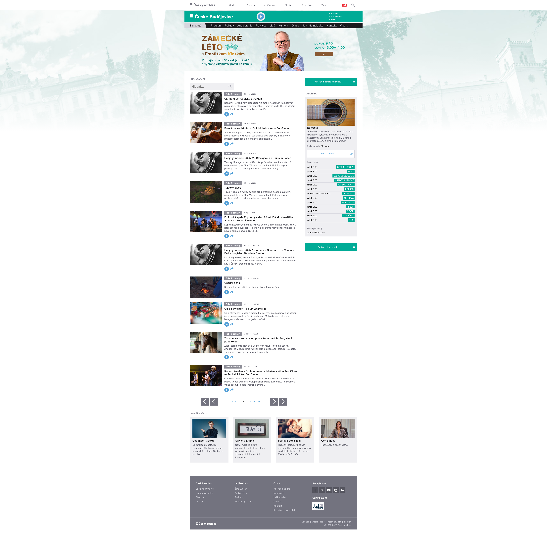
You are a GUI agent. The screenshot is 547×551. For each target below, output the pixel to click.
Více (344, 25)
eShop (199, 501)
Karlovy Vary (346, 185)
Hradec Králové (344, 180)
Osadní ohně (232, 282)
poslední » (283, 402)
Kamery (333, 19)
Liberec (349, 189)
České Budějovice (343, 176)
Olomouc (348, 193)
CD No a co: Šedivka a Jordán (243, 98)
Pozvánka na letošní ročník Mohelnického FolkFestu (256, 128)
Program (251, 5)
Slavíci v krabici (245, 440)
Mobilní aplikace (243, 501)
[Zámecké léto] (273, 49)
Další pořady (199, 413)
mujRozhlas (269, 5)
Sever (350, 211)
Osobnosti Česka (203, 440)
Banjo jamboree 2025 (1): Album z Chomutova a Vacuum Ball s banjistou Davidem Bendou (259, 252)
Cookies (305, 522)
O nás (295, 25)
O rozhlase (307, 5)
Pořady (229, 25)
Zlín (351, 220)
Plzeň (350, 207)
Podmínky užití (334, 522)
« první (205, 402)
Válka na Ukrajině (205, 488)
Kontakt (332, 25)
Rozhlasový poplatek (284, 510)
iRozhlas (233, 5)
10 (258, 401)
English (347, 522)
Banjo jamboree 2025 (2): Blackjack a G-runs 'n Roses (257, 158)
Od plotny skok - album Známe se (245, 308)
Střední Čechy (345, 167)
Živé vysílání (241, 488)
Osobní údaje (318, 522)
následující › (274, 402)
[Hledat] (353, 5)
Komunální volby (204, 493)
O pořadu (312, 93)
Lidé (272, 25)
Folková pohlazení (289, 440)
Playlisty (261, 25)
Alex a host (328, 440)
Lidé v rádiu (280, 497)
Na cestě (312, 127)
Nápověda (279, 493)
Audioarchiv (335, 17)
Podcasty (240, 497)
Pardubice (348, 202)
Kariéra (277, 501)
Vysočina (348, 216)
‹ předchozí (214, 402)
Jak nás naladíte (313, 25)
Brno (351, 171)
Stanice (288, 5)
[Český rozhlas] (202, 5)
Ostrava (349, 198)
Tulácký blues (232, 187)
